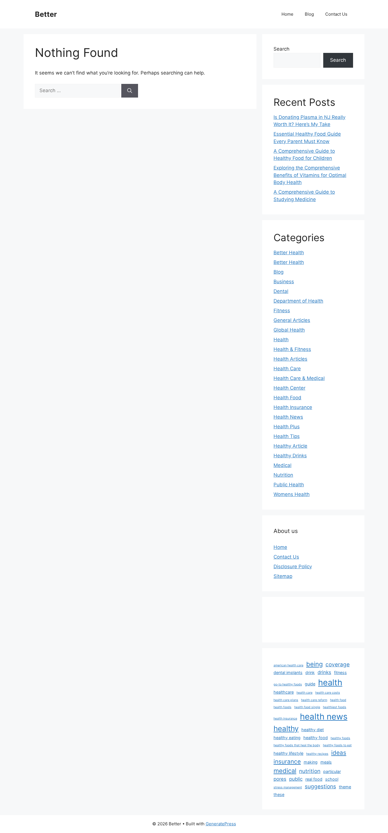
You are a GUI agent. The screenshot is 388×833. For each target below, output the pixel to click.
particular (332, 771)
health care (304, 692)
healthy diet (312, 729)
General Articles (292, 320)
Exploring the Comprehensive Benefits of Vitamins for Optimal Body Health (310, 175)
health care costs (327, 692)
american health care (288, 665)
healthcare (284, 692)
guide (310, 683)
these (279, 794)
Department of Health (298, 301)
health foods (282, 707)
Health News (288, 417)
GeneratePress (221, 823)
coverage (338, 664)
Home (287, 14)
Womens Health (292, 494)
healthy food (315, 737)
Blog (309, 14)
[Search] (129, 91)
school (331, 779)
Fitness (282, 310)
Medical (282, 465)
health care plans (286, 700)
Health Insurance (293, 407)
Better (46, 14)
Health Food (287, 397)
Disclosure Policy (293, 566)
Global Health (289, 330)
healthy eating (287, 737)
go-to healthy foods (288, 684)
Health (281, 339)
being (314, 664)
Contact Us (336, 14)
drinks (324, 672)
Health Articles (290, 359)
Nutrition (283, 475)
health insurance (285, 718)
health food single (307, 707)
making (311, 762)
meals (326, 762)
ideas (338, 752)
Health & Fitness (292, 349)
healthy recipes (317, 754)
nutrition (309, 771)
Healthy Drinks (290, 455)
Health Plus (287, 426)
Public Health (289, 484)
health (330, 682)
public (296, 779)
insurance (287, 761)
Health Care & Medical (299, 378)
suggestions (320, 786)
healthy (286, 728)
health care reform (314, 700)
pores (280, 779)
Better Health (289, 252)
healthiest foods (334, 707)
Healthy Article (290, 446)
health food (338, 700)
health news (323, 717)
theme (345, 786)
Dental (281, 291)
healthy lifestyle (288, 753)
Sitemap (283, 576)
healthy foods (340, 738)
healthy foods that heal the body (297, 745)
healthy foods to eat (337, 745)
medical (285, 770)
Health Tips (287, 436)
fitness (340, 672)
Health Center (289, 388)
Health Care (287, 368)
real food (313, 779)
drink (310, 672)
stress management (288, 787)
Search (281, 49)
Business (284, 281)
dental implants (288, 672)
